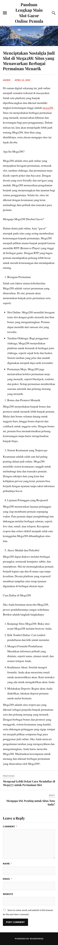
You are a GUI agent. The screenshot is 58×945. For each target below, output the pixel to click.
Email (7, 879)
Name (7, 863)
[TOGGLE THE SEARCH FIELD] (53, 13)
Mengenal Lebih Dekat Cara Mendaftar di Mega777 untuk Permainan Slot (29, 783)
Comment (10, 826)
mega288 (48, 108)
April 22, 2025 (22, 80)
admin (6, 80)
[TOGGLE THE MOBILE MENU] (5, 13)
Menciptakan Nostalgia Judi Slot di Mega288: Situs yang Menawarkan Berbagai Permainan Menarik (29, 60)
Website (8, 894)
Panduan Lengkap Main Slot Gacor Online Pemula (29, 13)
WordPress (36, 938)
